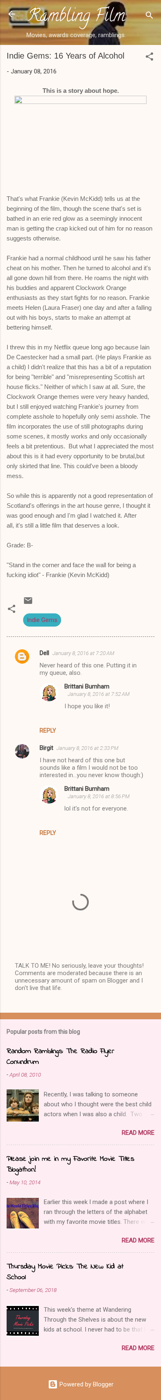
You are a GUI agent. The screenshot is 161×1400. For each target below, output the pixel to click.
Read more (138, 1132)
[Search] (149, 16)
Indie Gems (42, 620)
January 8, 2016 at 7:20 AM (83, 653)
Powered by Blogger (86, 1384)
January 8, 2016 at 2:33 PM (87, 748)
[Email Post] (28, 603)
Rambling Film (76, 17)
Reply (48, 730)
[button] (149, 58)
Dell (44, 653)
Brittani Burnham (86, 686)
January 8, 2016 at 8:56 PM (99, 796)
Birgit (46, 748)
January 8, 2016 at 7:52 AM (99, 694)
